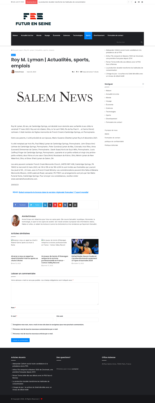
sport (21, 50)
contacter (75, 369)
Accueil (15, 50)
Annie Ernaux (19, 72)
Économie (56, 35)
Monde (38, 35)
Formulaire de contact (115, 35)
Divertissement (99, 35)
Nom (13, 307)
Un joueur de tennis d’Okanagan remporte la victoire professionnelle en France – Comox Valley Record (54, 259)
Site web (60, 316)
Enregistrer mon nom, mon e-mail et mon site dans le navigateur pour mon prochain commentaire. (48, 324)
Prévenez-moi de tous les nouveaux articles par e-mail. (33, 334)
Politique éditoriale (111, 145)
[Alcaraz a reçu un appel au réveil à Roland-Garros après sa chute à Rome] (24, 246)
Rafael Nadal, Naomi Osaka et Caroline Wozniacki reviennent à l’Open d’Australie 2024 (84, 258)
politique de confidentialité (114, 141)
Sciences (66, 35)
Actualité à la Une (27, 35)
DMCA (107, 134)
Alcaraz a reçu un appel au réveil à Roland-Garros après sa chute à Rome (24, 258)
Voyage (47, 35)
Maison (15, 35)
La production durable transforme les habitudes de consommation (62, 2)
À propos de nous (111, 130)
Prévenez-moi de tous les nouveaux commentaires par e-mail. (35, 329)
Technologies (78, 35)
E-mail (14, 316)
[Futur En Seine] (32, 18)
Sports (88, 35)
